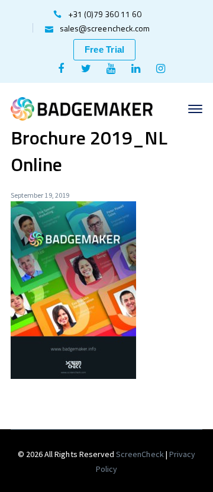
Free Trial (105, 49)
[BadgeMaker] (82, 108)
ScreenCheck (141, 454)
